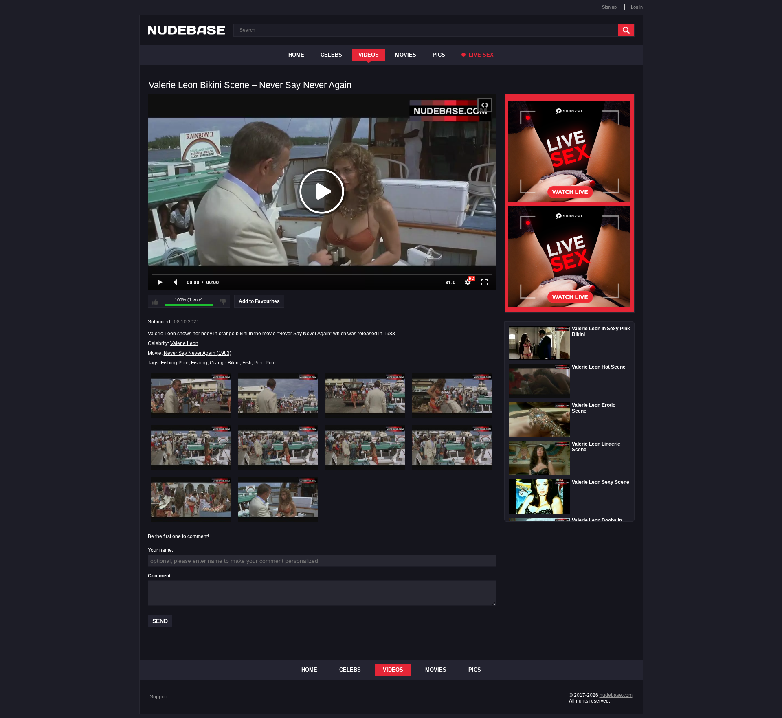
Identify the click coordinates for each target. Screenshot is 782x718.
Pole (271, 363)
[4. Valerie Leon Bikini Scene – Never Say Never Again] (452, 395)
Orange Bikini (225, 363)
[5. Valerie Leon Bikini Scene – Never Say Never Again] (191, 447)
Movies (405, 55)
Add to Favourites (259, 301)
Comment (159, 576)
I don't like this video (223, 301)
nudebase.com (616, 695)
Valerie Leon (184, 343)
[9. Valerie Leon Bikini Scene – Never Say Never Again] (191, 499)
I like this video (155, 301)
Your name (160, 550)
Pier (258, 363)
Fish (247, 363)
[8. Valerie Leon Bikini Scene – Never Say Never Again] (452, 447)
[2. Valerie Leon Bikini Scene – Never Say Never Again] (278, 395)
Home (296, 55)
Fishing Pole (175, 363)
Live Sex (480, 55)
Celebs (331, 55)
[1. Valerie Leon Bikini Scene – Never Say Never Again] (191, 395)
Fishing (199, 363)
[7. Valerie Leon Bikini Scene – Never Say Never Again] (365, 447)
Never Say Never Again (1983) (197, 353)
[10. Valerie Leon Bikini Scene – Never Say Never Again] (278, 499)
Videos (368, 55)
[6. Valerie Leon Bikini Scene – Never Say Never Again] (278, 447)
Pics (439, 55)
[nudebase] (186, 30)
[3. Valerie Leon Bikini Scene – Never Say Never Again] (365, 395)
